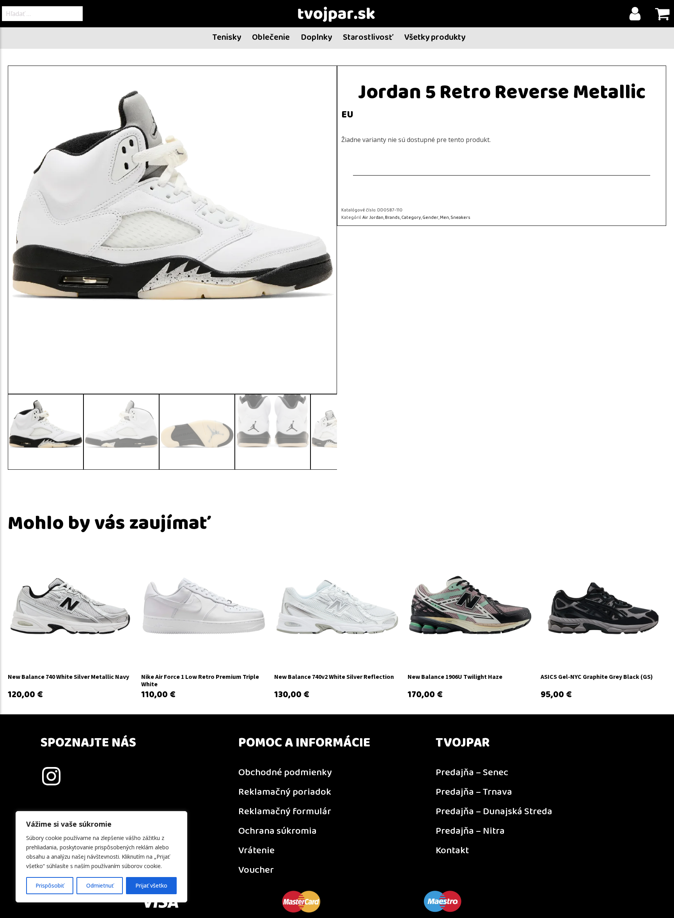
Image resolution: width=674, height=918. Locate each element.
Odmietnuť (100, 885)
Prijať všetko (151, 885)
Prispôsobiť (49, 885)
